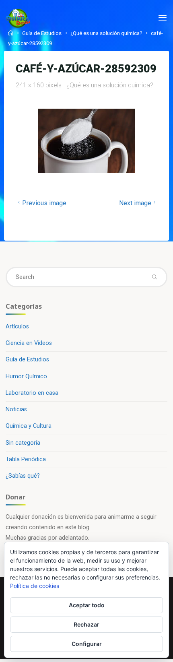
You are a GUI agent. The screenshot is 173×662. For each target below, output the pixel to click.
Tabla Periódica (26, 459)
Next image (135, 203)
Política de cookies (34, 585)
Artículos (17, 326)
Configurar (87, 643)
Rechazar (86, 624)
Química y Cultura (28, 426)
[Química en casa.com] (18, 17)
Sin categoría (23, 442)
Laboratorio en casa (32, 393)
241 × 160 (30, 85)
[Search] (154, 277)
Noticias (16, 409)
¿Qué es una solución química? (106, 33)
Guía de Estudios (42, 33)
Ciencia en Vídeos (29, 343)
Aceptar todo (87, 605)
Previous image (44, 203)
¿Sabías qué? (23, 475)
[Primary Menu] (162, 18)
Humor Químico (26, 376)
